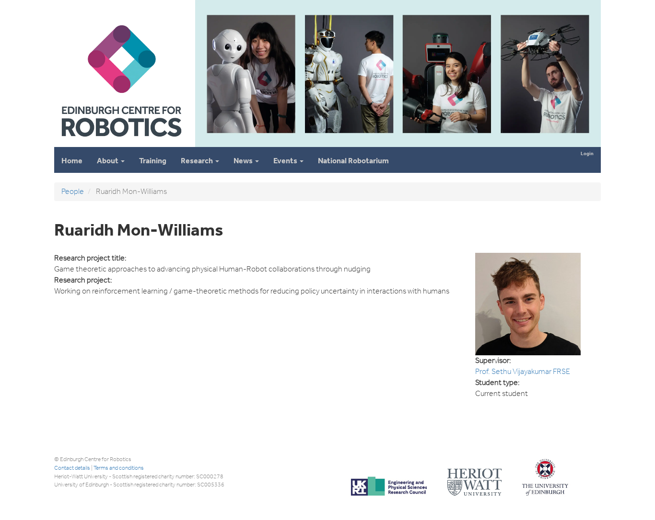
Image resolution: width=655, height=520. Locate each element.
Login (587, 153)
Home (71, 160)
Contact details (72, 467)
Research (197, 160)
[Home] (120, 142)
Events (286, 160)
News (244, 160)
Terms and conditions (119, 467)
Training (152, 160)
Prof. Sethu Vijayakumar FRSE (522, 371)
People (72, 191)
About (108, 160)
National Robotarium (353, 160)
